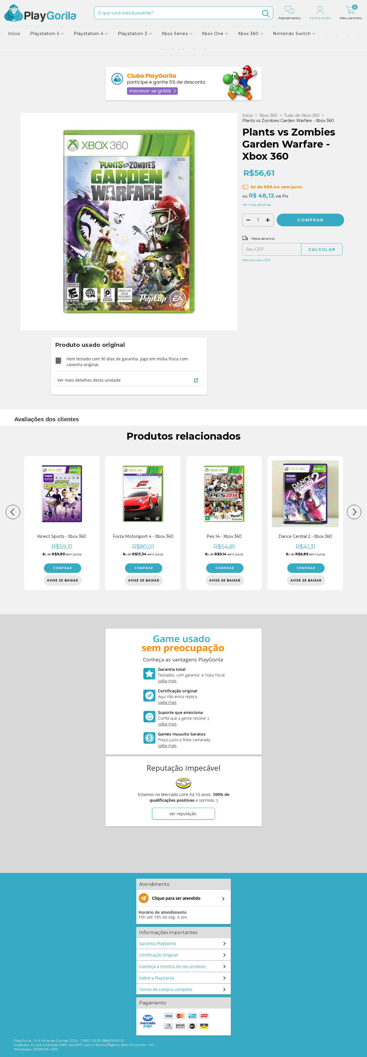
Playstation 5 (45, 33)
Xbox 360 (249, 33)
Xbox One (213, 33)
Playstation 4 (89, 33)
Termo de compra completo (165, 989)
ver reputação (182, 813)
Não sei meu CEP (256, 260)
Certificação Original (158, 955)
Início (14, 33)
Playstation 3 (133, 33)
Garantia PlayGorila (157, 943)
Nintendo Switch (292, 33)
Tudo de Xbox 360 (302, 115)
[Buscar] (265, 13)
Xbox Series (175, 33)
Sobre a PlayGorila (156, 978)
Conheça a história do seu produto (172, 966)
